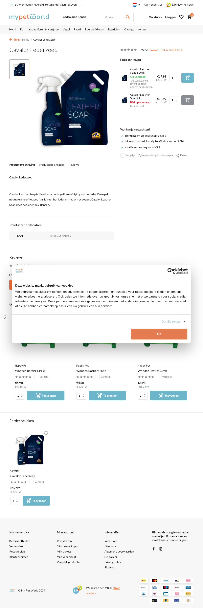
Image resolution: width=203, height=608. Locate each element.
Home (25, 39)
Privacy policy (112, 562)
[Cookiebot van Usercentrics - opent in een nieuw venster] (170, 271)
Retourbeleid (17, 551)
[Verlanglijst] (181, 17)
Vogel (66, 29)
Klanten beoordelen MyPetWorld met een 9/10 (154, 141)
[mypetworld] (29, 17)
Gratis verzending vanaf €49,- (143, 147)
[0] (188, 17)
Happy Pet (21, 365)
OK (159, 334)
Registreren (64, 541)
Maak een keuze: (130, 59)
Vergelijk (130, 155)
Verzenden (16, 546)
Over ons (110, 546)
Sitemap (109, 567)
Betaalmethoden (19, 541)
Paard (77, 29)
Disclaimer (110, 556)
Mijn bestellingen (67, 546)
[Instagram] (160, 549)
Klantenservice (153, 4)
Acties (142, 29)
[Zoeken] (128, 17)
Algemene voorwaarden (119, 551)
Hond (12, 29)
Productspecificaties (52, 164)
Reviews (74, 164)
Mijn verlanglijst (66, 556)
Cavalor (153, 50)
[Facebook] (153, 549)
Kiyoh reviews (185, 4)
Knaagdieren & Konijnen (44, 29)
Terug (16, 39)
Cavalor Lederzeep (22, 476)
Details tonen (171, 321)
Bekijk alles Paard (171, 50)
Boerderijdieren (94, 29)
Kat (22, 29)
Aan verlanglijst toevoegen (157, 155)
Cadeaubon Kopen (74, 16)
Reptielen (114, 29)
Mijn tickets (64, 551)
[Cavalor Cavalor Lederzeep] (30, 449)
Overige (129, 29)
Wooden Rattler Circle (30, 371)
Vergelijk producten (69, 562)
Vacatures (110, 541)
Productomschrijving (22, 164)
